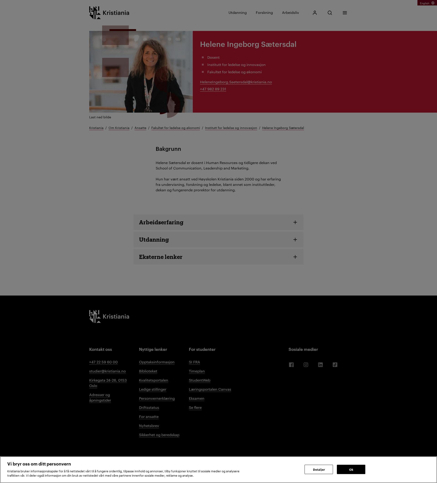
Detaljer (319, 469)
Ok (351, 469)
